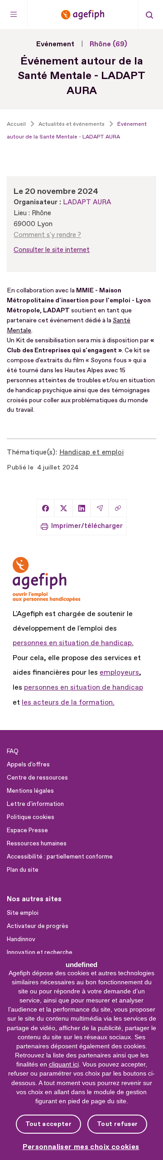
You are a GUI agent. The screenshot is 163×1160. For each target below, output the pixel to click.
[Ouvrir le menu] (14, 14)
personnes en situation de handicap (83, 687)
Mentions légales (30, 791)
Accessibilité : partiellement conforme (60, 857)
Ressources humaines (37, 843)
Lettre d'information (35, 804)
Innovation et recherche (39, 952)
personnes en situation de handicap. (73, 642)
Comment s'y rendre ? (47, 235)
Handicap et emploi (91, 452)
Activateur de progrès (37, 926)
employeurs (119, 672)
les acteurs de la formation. (68, 702)
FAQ (13, 751)
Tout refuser (117, 1124)
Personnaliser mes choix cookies (81, 1147)
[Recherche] (149, 14)
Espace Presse (27, 830)
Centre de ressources (37, 778)
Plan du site (22, 870)
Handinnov (21, 939)
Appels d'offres (28, 764)
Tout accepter (48, 1124)
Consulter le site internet (52, 250)
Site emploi (22, 913)
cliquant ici (64, 1064)
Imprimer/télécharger (87, 526)
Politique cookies (30, 817)
